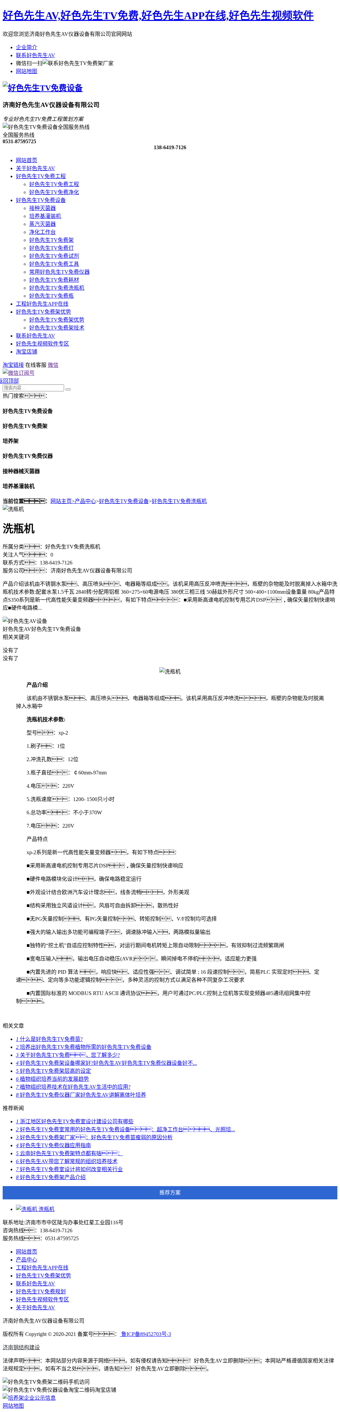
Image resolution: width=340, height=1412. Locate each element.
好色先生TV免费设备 (41, 200)
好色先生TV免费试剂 (54, 256)
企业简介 (26, 47)
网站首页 (26, 160)
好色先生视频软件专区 (42, 344)
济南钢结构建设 (21, 1347)
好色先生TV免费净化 (54, 192)
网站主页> (62, 501)
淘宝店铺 (26, 351)
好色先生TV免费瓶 (51, 296)
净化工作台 (42, 232)
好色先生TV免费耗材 (54, 280)
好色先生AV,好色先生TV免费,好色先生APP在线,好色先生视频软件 (158, 16)
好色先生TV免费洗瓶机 (56, 288)
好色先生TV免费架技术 (56, 328)
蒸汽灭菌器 (42, 224)
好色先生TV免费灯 (51, 248)
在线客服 (35, 365)
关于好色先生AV (35, 168)
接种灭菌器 (42, 208)
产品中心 (85, 501)
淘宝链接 (13, 365)
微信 (53, 365)
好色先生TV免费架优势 (43, 312)
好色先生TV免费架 (51, 240)
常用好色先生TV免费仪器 (59, 272)
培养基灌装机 (45, 216)
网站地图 (26, 71)
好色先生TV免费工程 (41, 176)
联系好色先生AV (35, 55)
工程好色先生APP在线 (42, 304)
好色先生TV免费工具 (54, 264)
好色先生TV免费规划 (41, 1291)
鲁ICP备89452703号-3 (145, 1334)
